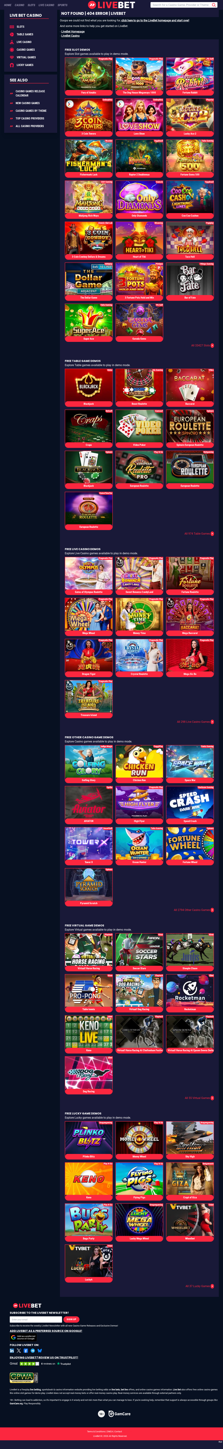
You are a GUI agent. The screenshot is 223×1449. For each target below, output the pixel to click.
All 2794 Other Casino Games (193, 910)
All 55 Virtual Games (199, 1098)
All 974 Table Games (198, 534)
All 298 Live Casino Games (195, 722)
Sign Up (71, 1319)
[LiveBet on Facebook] (26, 1351)
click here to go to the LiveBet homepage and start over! (155, 20)
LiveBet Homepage (72, 31)
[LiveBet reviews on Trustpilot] (43, 1363)
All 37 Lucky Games (199, 1286)
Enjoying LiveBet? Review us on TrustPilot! (44, 1358)
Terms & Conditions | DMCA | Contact (111, 1431)
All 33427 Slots (202, 345)
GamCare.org (16, 1403)
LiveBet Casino (70, 35)
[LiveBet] (111, 5)
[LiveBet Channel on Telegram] (33, 1351)
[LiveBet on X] (19, 1351)
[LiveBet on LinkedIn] (12, 1351)
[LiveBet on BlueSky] (40, 1351)
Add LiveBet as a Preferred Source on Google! (46, 1331)
